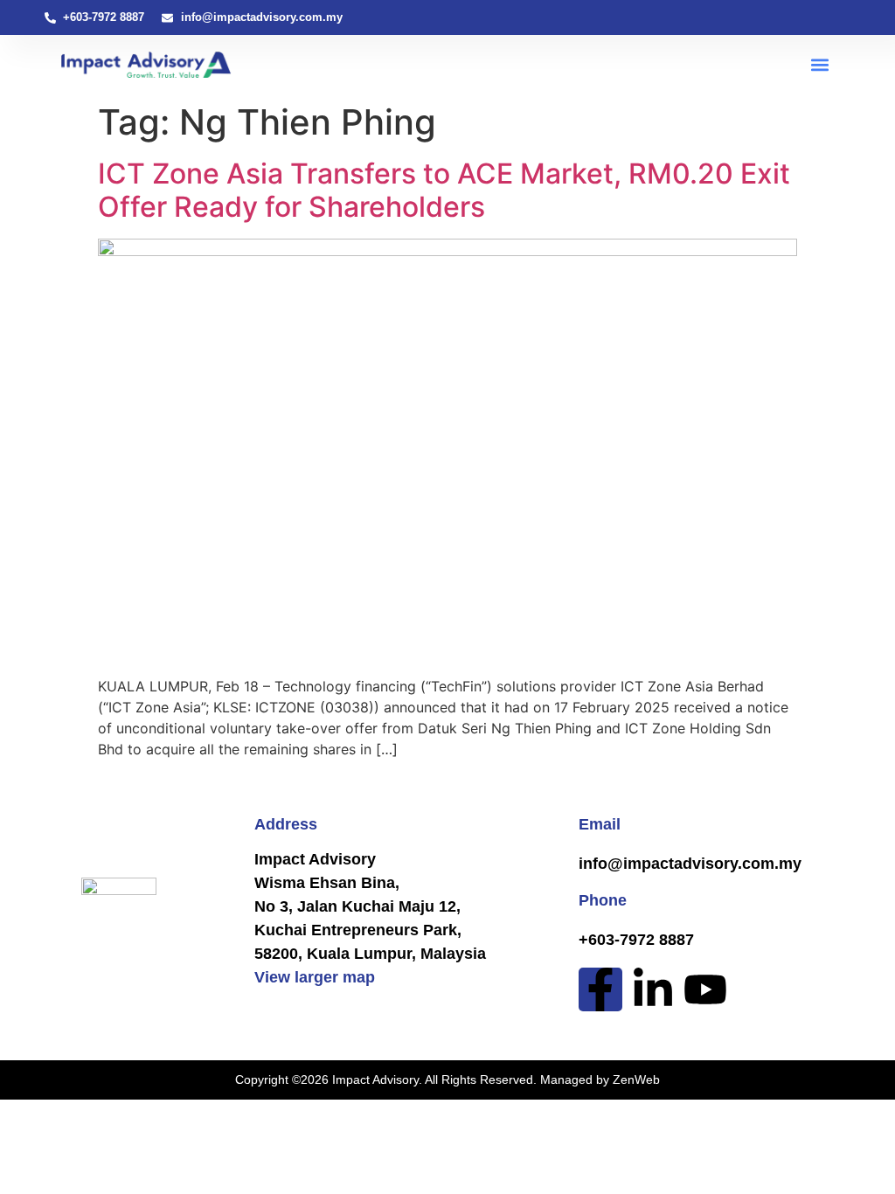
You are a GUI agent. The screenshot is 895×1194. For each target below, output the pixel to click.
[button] (819, 65)
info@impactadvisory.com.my (690, 863)
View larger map (314, 977)
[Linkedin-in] (653, 989)
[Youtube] (705, 989)
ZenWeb (636, 1079)
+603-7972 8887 (636, 939)
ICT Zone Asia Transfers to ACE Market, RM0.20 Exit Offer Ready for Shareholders (444, 190)
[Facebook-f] (600, 989)
